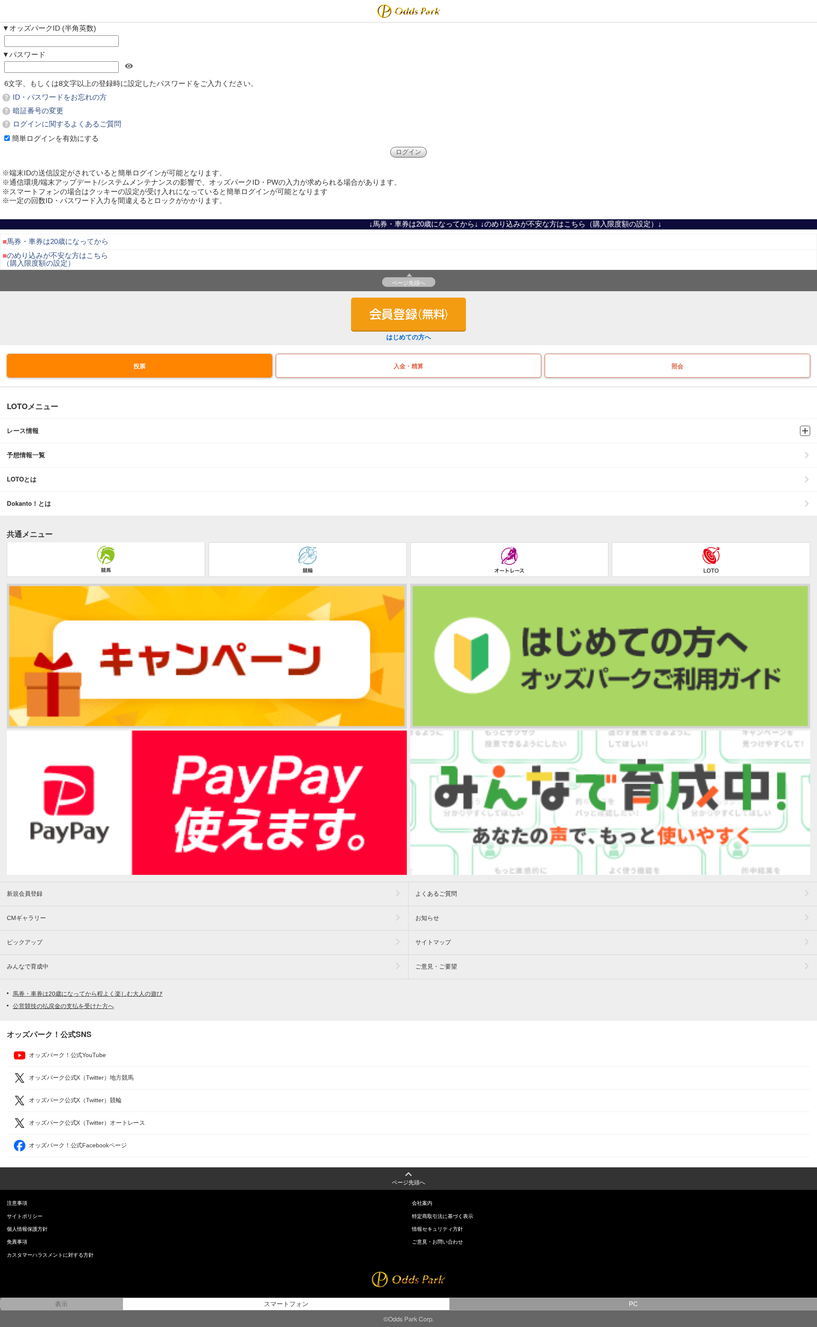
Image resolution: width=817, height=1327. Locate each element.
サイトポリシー (25, 1216)
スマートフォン (286, 1304)
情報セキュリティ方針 (437, 1229)
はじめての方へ (408, 336)
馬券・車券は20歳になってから (58, 242)
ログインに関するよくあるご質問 (67, 124)
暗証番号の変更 (38, 111)
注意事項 (17, 1203)
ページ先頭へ (408, 282)
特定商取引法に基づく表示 (442, 1216)
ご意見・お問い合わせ (437, 1242)
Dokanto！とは (29, 503)
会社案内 (422, 1203)
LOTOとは (22, 479)
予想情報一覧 (26, 454)
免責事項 (17, 1242)
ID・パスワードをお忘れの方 (60, 97)
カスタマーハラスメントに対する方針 (50, 1255)
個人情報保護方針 (27, 1229)
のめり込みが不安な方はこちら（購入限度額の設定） (55, 259)
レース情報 (23, 430)
